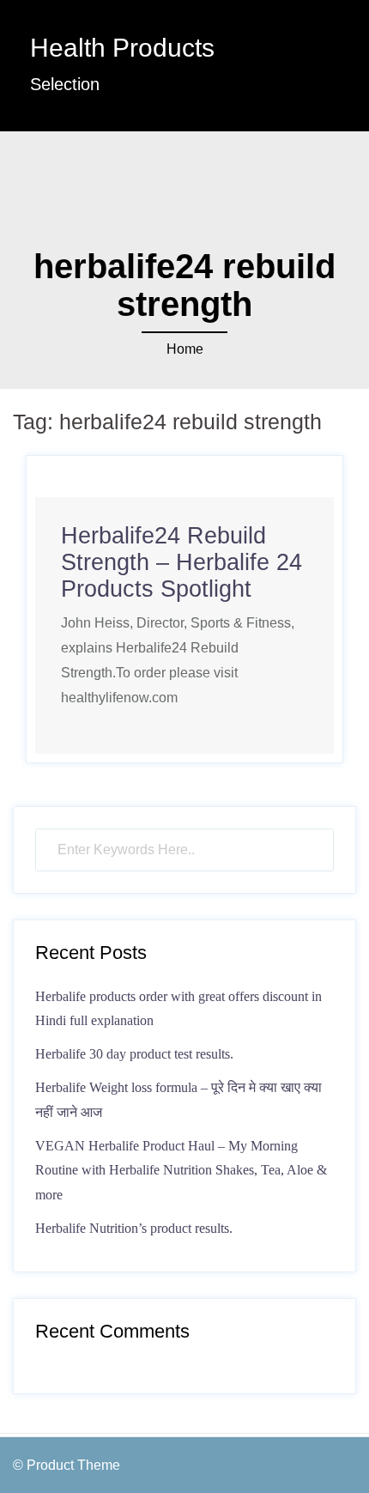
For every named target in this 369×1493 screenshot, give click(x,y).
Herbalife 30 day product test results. (134, 1054)
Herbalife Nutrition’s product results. (134, 1228)
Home (184, 349)
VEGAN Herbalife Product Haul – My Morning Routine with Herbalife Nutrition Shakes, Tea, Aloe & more (181, 1170)
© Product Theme (66, 1465)
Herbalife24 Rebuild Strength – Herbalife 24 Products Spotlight (181, 562)
